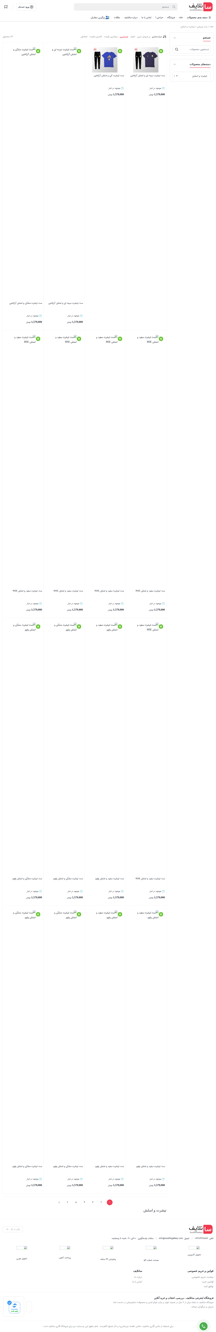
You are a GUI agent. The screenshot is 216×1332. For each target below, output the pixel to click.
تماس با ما (137, 1282)
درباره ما (138, 1277)
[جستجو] (177, 49)
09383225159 (201, 1238)
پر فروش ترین (143, 36)
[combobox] (192, 76)
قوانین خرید (207, 1282)
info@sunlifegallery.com (171, 1238)
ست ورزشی (202, 26)
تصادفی (84, 36)
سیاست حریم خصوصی (202, 1277)
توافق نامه (208, 1286)
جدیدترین (124, 36)
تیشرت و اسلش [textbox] (192, 76)
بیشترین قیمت (111, 36)
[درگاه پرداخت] (13, 1306)
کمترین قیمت (95, 36)
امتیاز (132, 36)
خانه (211, 26)
